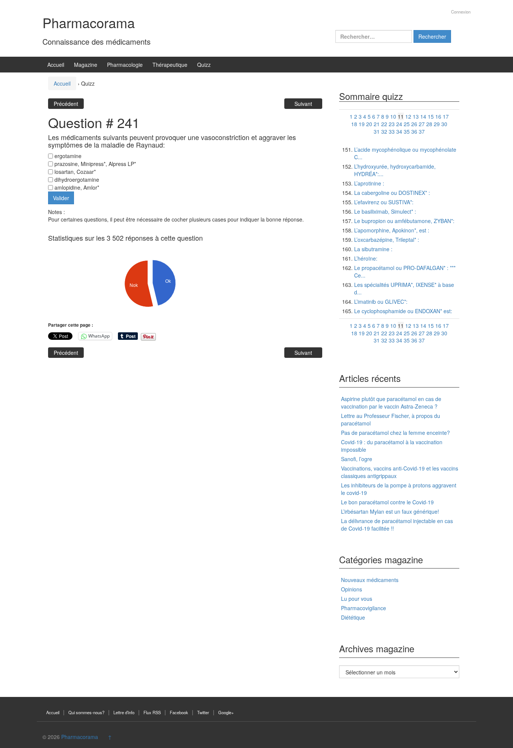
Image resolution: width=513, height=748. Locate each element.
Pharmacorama (88, 22)
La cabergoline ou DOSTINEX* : (392, 192)
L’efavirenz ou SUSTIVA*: (383, 202)
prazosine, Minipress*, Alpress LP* (94, 163)
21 (377, 124)
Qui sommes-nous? (86, 712)
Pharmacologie (125, 64)
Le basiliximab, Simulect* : (385, 211)
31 (377, 131)
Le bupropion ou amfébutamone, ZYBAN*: (404, 221)
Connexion (461, 12)
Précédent (66, 103)
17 (446, 116)
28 (429, 124)
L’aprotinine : (369, 183)
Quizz (204, 64)
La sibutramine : (373, 249)
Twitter (203, 712)
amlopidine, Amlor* (76, 187)
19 (362, 124)
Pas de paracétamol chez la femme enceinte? (395, 432)
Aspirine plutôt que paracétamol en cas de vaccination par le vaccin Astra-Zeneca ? (391, 402)
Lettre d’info (123, 712)
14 (423, 116)
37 (422, 131)
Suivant (303, 103)
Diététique (353, 617)
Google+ (226, 712)
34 (399, 131)
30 (444, 124)
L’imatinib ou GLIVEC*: (380, 301)
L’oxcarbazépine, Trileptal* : (386, 239)
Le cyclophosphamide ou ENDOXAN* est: (403, 311)
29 (437, 124)
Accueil (55, 64)
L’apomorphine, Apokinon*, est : (391, 230)
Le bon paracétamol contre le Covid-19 (387, 502)
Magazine (85, 64)
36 (414, 131)
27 (422, 124)
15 (431, 116)
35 (407, 131)
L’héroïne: (365, 258)
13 (416, 116)
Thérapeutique (169, 64)
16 (438, 116)
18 (354, 124)
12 (408, 116)
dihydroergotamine (76, 179)
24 (399, 124)
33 (392, 131)
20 (369, 124)
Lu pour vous (356, 598)
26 (414, 124)
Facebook (179, 712)
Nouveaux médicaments (369, 580)
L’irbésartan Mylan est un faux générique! (390, 511)
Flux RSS (152, 712)
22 (384, 124)
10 (393, 116)
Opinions (351, 589)
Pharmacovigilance (363, 608)
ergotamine (67, 156)
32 (384, 131)
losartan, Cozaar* (74, 171)
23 (392, 124)
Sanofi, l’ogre (356, 459)
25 (407, 124)
